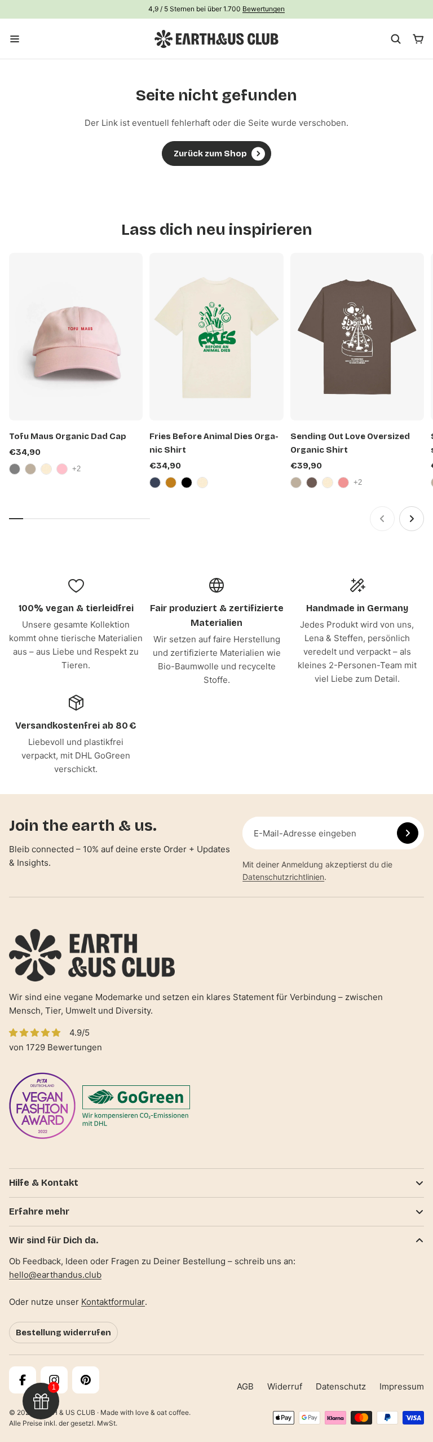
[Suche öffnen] (396, 39)
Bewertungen (263, 9)
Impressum (401, 1386)
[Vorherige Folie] (382, 518)
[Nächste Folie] (411, 518)
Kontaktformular (113, 1301)
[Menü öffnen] (14, 39)
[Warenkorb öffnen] (418, 39)
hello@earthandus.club (55, 1274)
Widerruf (284, 1386)
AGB (245, 1386)
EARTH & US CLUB (65, 1412)
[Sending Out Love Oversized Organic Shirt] (357, 336)
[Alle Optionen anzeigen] (77, 469)
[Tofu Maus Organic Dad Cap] (76, 336)
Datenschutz (341, 1386)
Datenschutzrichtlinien (283, 877)
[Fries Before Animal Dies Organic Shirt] (216, 336)
